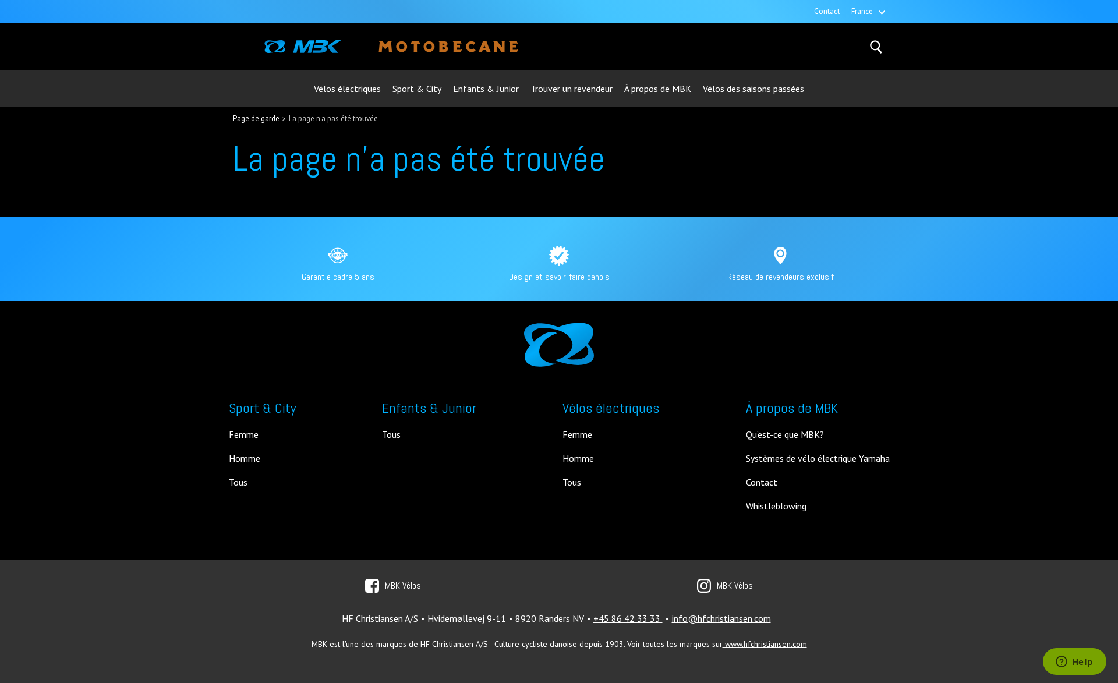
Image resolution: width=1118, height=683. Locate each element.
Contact (827, 11)
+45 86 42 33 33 (628, 618)
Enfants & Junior (486, 88)
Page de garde (256, 118)
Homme (244, 459)
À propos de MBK (657, 88)
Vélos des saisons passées (753, 88)
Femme (244, 435)
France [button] (862, 11)
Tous (238, 482)
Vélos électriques (347, 88)
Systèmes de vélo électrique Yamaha (818, 459)
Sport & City (416, 88)
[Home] (303, 46)
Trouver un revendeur (571, 88)
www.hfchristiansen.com (765, 644)
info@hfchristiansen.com (721, 618)
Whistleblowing (776, 506)
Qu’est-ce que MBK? (785, 435)
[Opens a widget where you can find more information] (1074, 662)
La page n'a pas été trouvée (333, 118)
